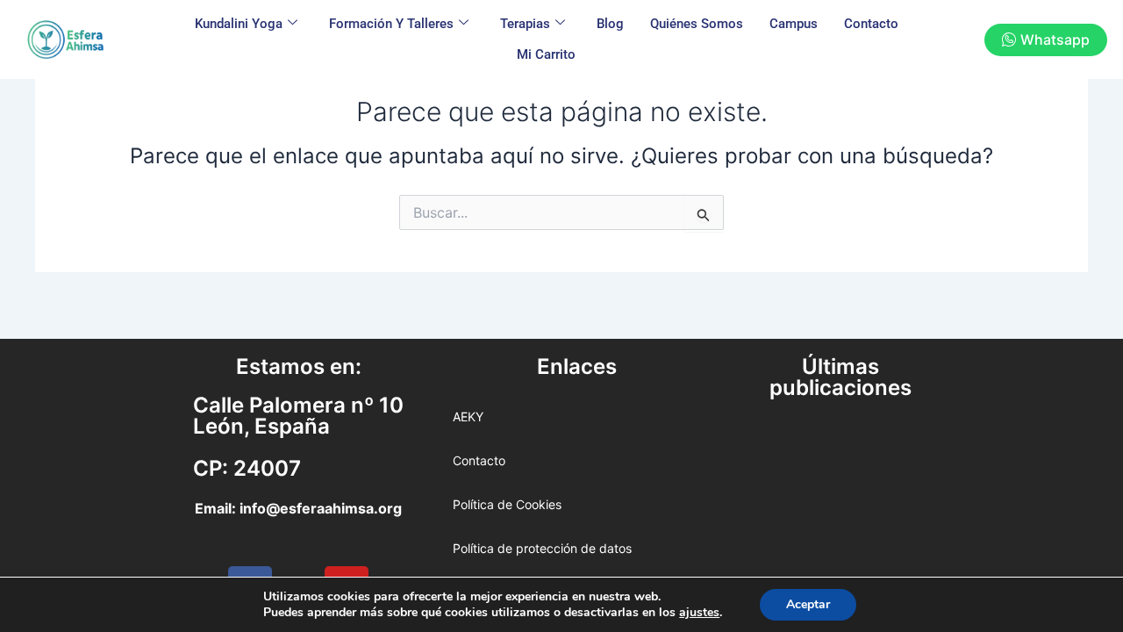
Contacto (871, 24)
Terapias (525, 24)
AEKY (468, 416)
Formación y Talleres (391, 24)
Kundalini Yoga (239, 24)
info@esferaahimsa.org (321, 508)
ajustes (699, 613)
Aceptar (808, 604)
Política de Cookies (507, 504)
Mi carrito (546, 54)
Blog (610, 24)
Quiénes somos (696, 24)
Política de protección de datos (542, 548)
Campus (793, 24)
